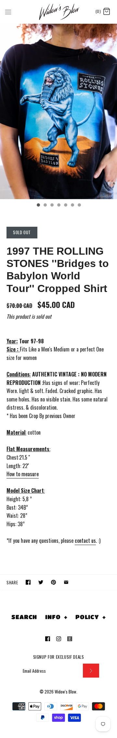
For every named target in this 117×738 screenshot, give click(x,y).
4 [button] (58, 205)
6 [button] (72, 205)
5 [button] (65, 205)
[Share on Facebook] (28, 582)
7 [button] (79, 205)
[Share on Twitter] (40, 582)
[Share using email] (66, 582)
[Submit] (91, 671)
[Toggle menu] (8, 11)
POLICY (90, 617)
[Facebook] (47, 638)
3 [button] (51, 205)
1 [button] (38, 205)
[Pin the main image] (53, 582)
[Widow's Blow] (59, 11)
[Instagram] (58, 638)
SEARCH (24, 617)
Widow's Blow (65, 692)
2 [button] (45, 205)
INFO (56, 617)
